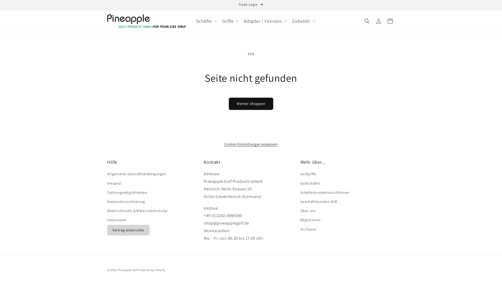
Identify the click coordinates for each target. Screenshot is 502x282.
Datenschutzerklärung (126, 201)
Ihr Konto (308, 229)
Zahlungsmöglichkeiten (127, 192)
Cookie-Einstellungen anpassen (251, 144)
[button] (206, 21)
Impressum (116, 220)
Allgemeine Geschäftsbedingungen (136, 174)
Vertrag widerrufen (128, 230)
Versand (114, 183)
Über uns (308, 210)
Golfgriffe (308, 174)
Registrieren (310, 220)
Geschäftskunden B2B (318, 201)
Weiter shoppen (251, 103)
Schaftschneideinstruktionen (324, 192)
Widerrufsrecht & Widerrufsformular (137, 210)
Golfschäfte (310, 183)
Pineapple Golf (128, 270)
